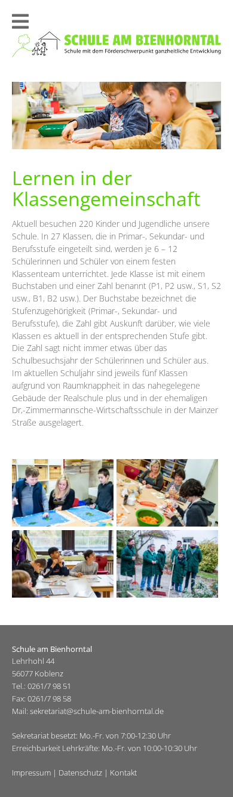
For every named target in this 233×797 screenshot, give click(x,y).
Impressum (31, 772)
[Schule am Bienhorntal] (116, 54)
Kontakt (123, 772)
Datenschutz (80, 772)
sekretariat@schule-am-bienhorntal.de (97, 711)
